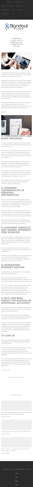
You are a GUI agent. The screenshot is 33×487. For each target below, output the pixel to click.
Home (3, 2)
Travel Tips (19, 5)
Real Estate (5, 13)
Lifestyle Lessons (7, 5)
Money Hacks (18, 2)
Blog (13, 9)
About (9, 2)
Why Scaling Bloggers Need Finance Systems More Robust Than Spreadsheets (16, 413)
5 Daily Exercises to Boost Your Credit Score (16, 432)
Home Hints (5, 9)
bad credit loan (13, 163)
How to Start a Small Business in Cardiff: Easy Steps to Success (15, 450)
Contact (20, 9)
